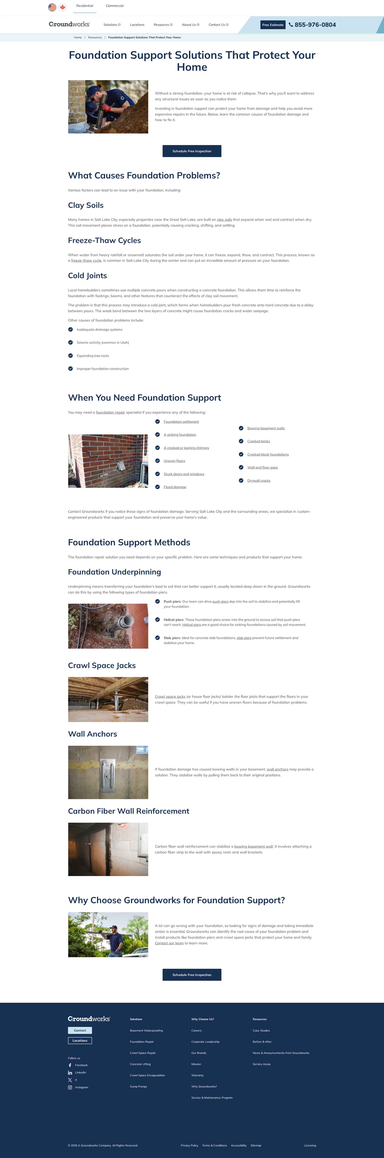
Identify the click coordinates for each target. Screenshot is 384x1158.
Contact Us (217, 25)
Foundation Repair (142, 1041)
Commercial (115, 6)
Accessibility (239, 1145)
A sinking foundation (180, 434)
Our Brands (198, 1053)
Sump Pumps (138, 1086)
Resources (161, 25)
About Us (189, 25)
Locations (137, 25)
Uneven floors (174, 461)
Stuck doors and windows (184, 474)
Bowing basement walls (266, 428)
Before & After (262, 1041)
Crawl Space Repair (143, 1053)
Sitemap (256, 1145)
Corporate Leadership (205, 1041)
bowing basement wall (253, 846)
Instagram (81, 1087)
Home (78, 37)
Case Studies (261, 1030)
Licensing (310, 1145)
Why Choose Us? (202, 1019)
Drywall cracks (258, 480)
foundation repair (110, 412)
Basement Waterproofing (146, 1030)
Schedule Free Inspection (192, 151)
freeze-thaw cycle (86, 260)
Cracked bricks (258, 441)
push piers (220, 601)
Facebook (81, 1065)
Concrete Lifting (140, 1064)
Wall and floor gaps (262, 467)
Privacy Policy (189, 1145)
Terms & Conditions (214, 1145)
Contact (80, 1030)
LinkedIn (80, 1072)
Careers (196, 1030)
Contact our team (169, 943)
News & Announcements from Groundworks (281, 1053)
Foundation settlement (181, 421)
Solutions (110, 25)
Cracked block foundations (268, 454)
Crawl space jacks (170, 696)
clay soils (224, 219)
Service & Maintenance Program (212, 1097)
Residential (84, 6)
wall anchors (277, 769)
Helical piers (191, 624)
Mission (196, 1064)
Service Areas (262, 1064)
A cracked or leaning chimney (186, 448)
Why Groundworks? (204, 1086)
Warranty (197, 1075)
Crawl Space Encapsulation (147, 1075)
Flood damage (175, 487)
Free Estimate (273, 25)
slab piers (244, 638)
